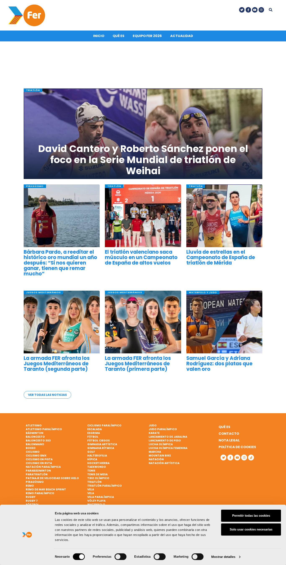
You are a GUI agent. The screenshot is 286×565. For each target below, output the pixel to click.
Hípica (92, 459)
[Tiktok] (251, 457)
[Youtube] (255, 10)
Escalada (94, 429)
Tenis (91, 470)
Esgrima (93, 433)
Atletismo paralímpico (44, 429)
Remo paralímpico (40, 493)
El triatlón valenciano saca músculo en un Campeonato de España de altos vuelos (141, 257)
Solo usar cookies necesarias (251, 529)
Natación (156, 459)
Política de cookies (237, 447)
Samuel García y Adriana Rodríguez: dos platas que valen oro (219, 363)
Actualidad (181, 35)
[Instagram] (261, 10)
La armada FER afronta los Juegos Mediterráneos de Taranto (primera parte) (138, 363)
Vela (90, 489)
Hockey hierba (98, 463)
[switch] (120, 556)
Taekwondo (96, 467)
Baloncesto (35, 436)
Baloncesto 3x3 (38, 440)
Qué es (118, 35)
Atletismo (34, 425)
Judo (153, 425)
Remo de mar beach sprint (46, 489)
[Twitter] (242, 10)
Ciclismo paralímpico (104, 425)
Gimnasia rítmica (100, 448)
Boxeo (31, 448)
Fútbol (92, 436)
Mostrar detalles (223, 557)
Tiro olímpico (98, 478)
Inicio (98, 35)
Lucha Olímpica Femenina (168, 448)
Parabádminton (38, 470)
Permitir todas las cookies (251, 515)
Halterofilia (97, 455)
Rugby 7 (32, 500)
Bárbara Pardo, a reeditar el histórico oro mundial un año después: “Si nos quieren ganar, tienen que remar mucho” (60, 263)
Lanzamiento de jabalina (168, 436)
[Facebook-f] (248, 10)
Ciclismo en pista (39, 459)
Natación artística (164, 463)
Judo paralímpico (163, 429)
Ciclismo (33, 452)
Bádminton (34, 433)
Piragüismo (35, 482)
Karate (154, 433)
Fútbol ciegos (98, 440)
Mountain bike (160, 455)
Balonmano (35, 444)
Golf (91, 452)
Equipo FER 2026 (147, 35)
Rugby (30, 497)
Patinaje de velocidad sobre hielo (52, 478)
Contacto (229, 433)
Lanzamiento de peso (165, 440)
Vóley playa (96, 500)
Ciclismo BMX (36, 455)
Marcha (155, 452)
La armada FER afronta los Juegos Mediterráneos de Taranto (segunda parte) (57, 363)
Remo (30, 485)
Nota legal (229, 440)
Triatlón (94, 482)
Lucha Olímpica (161, 444)
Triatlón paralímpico (104, 485)
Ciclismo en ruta (39, 463)
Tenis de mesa (97, 474)
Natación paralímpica (43, 467)
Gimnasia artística (102, 444)
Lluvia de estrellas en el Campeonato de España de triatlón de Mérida (220, 257)
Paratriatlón (37, 474)
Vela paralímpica (100, 497)
